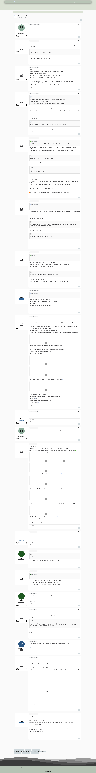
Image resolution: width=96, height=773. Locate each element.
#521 (79, 24)
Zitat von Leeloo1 (35, 574)
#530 (79, 411)
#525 (79, 137)
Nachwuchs (43, 751)
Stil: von (48, 771)
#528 (79, 290)
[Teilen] (81, 20)
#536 (79, 593)
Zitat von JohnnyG (35, 96)
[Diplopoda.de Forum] (16, 2)
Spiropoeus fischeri (26, 751)
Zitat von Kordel (34, 141)
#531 (79, 427)
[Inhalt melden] (79, 37)
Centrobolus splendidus (18, 751)
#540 (79, 713)
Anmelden (70, 2)
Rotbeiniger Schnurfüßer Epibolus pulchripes (37, 617)
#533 (79, 531)
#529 (79, 316)
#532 (79, 443)
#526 (79, 201)
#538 (79, 641)
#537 (79, 609)
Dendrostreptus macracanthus (35, 751)
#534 (79, 550)
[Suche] (80, 2)
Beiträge (17, 36)
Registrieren (75, 2)
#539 (79, 657)
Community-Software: (48, 770)
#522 (79, 40)
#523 (79, 67)
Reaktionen (18, 35)
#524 (79, 93)
